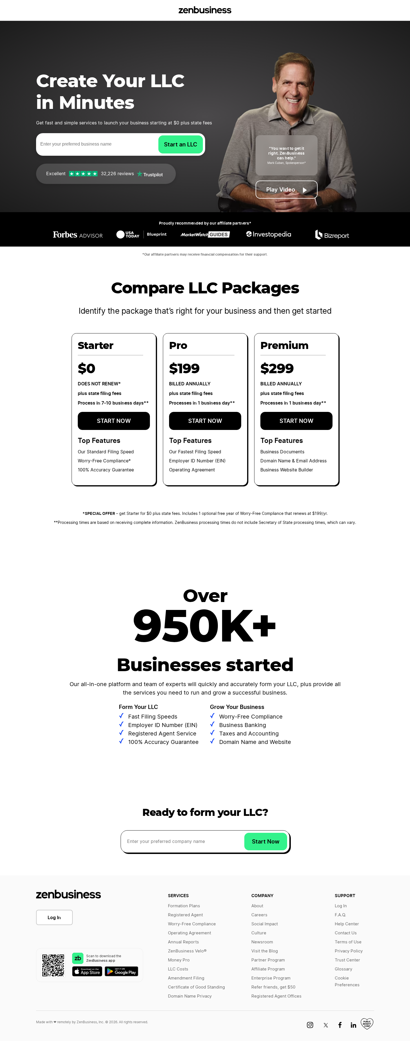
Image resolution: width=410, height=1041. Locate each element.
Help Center (347, 924)
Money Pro (179, 960)
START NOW (114, 421)
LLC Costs (178, 969)
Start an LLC (180, 144)
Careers (259, 915)
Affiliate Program (268, 969)
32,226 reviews (117, 174)
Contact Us (346, 933)
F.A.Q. (340, 915)
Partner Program (268, 960)
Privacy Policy (349, 951)
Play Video (280, 189)
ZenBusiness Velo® (187, 951)
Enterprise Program (271, 978)
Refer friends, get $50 (273, 987)
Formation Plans (184, 906)
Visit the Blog (264, 951)
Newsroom (262, 942)
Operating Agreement (189, 933)
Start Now (266, 841)
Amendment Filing (186, 978)
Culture (258, 933)
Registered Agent (185, 915)
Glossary (343, 969)
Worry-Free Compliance (192, 924)
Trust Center (347, 960)
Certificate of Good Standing (196, 987)
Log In (54, 917)
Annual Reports (183, 942)
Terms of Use (348, 942)
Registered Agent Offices (276, 996)
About (257, 906)
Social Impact (264, 924)
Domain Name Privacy (190, 996)
